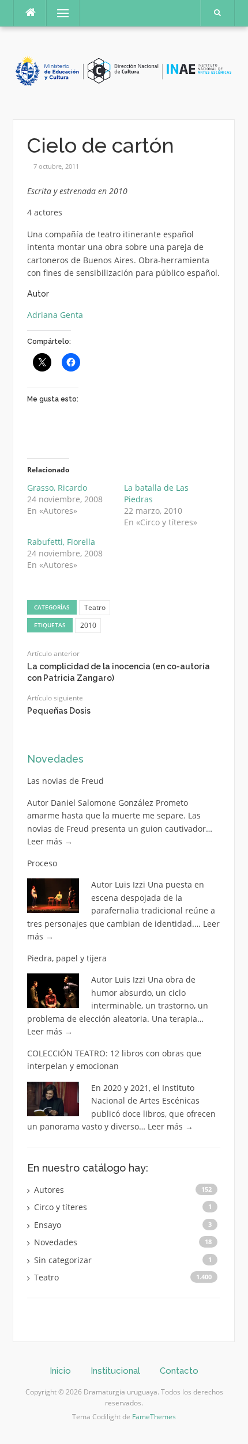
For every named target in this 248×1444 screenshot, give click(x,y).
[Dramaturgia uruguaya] (123, 71)
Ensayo (47, 1224)
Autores (49, 1189)
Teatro (95, 607)
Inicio (60, 1371)
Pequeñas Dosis (59, 710)
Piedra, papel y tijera (67, 958)
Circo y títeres (60, 1207)
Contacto (179, 1371)
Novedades (55, 759)
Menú (58, 12)
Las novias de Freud (65, 780)
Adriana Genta (55, 314)
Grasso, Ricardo (57, 487)
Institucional (115, 1371)
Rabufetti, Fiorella (61, 541)
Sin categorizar (63, 1260)
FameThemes (154, 1417)
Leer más (50, 841)
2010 (88, 625)
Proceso (42, 863)
